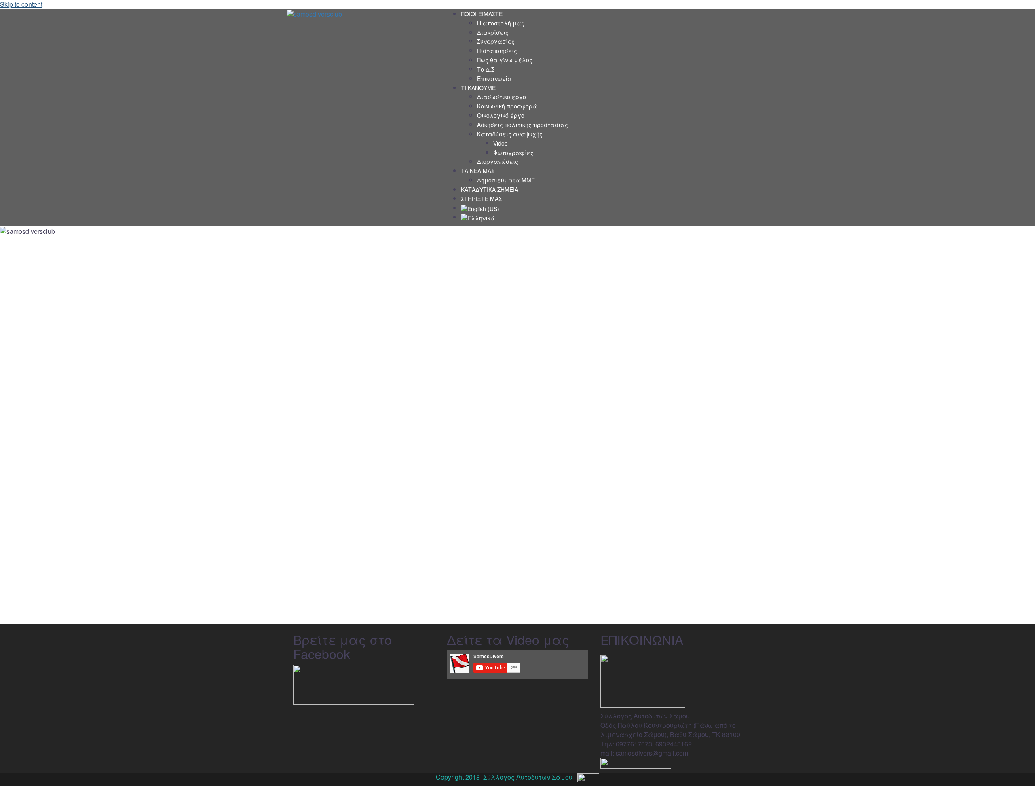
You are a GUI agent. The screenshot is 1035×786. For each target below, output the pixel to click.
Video (500, 143)
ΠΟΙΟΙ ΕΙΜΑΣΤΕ (482, 14)
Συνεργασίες (496, 41)
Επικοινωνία (494, 78)
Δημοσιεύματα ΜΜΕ (506, 180)
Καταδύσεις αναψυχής (510, 134)
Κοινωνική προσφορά (507, 106)
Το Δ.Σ (485, 69)
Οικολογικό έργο (500, 115)
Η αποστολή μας (500, 23)
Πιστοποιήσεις (497, 51)
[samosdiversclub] (314, 13)
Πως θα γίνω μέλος (504, 60)
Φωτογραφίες (513, 152)
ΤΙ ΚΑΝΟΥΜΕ (478, 88)
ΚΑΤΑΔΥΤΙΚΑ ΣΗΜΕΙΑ (489, 189)
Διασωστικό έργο (501, 97)
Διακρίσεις (493, 32)
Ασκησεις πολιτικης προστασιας (522, 125)
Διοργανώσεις (497, 161)
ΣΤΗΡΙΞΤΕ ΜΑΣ (481, 199)
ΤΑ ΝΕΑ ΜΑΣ (477, 171)
